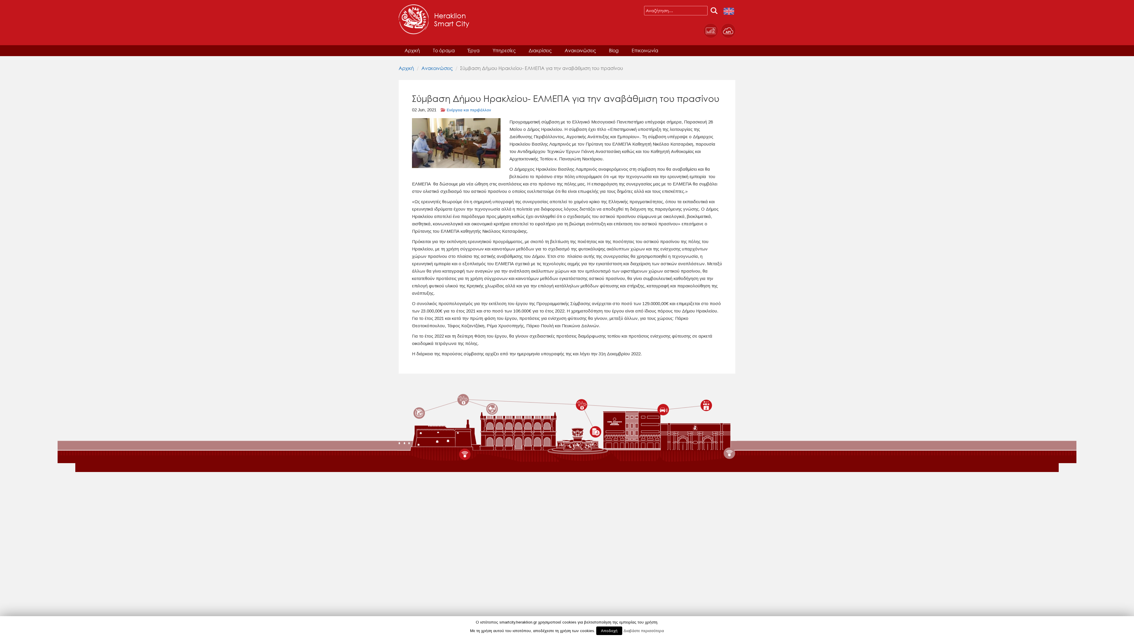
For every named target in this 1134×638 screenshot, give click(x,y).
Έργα (474, 50)
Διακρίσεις (540, 50)
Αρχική (412, 50)
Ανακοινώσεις (580, 50)
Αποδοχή (609, 631)
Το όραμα (444, 50)
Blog (614, 50)
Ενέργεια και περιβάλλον (469, 110)
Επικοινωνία (645, 50)
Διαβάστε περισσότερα (643, 631)
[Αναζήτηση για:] (676, 10)
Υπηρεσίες (504, 50)
